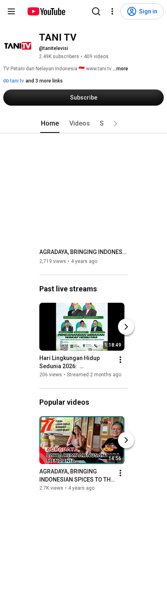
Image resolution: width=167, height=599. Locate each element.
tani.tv (16, 81)
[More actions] (120, 360)
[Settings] (112, 11)
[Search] (96, 11)
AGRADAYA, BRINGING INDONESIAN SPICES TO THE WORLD (83, 252)
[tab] (50, 123)
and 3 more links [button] (44, 81)
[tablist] (83, 123)
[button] (115, 123)
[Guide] (11, 11)
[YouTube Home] (46, 11)
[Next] (126, 327)
